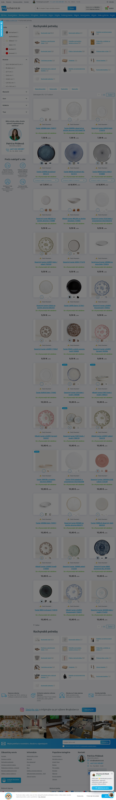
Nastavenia (80, 796)
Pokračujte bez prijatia (93, 796)
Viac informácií (42, 797)
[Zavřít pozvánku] (112, 773)
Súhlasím (107, 796)
